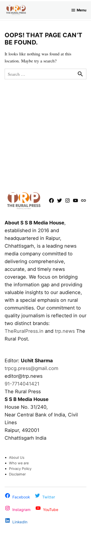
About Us (17, 457)
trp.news (65, 331)
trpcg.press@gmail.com (31, 368)
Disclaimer (17, 474)
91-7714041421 (22, 384)
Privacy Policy (20, 468)
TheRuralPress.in (25, 331)
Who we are (19, 463)
